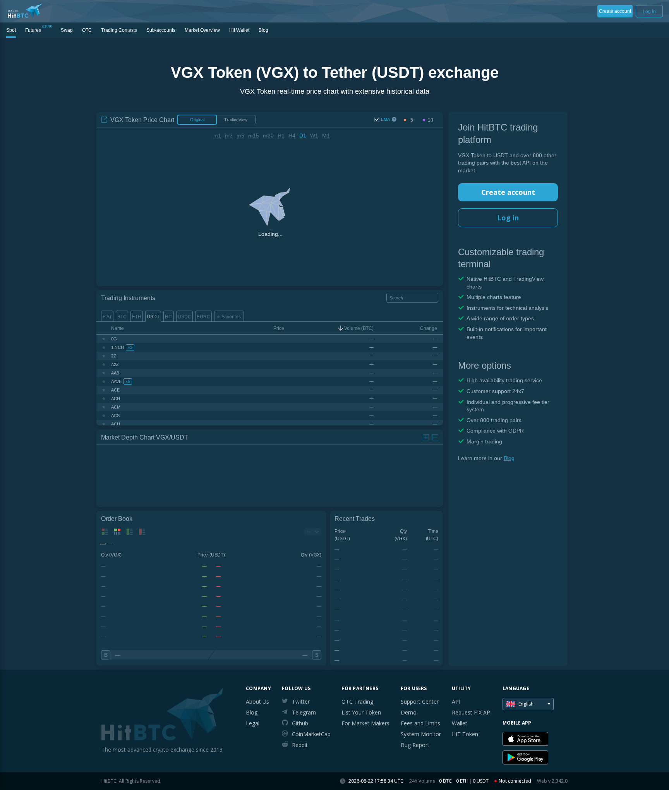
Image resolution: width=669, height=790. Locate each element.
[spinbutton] (411, 120)
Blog (509, 458)
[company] (24, 10)
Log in (508, 217)
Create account (508, 192)
